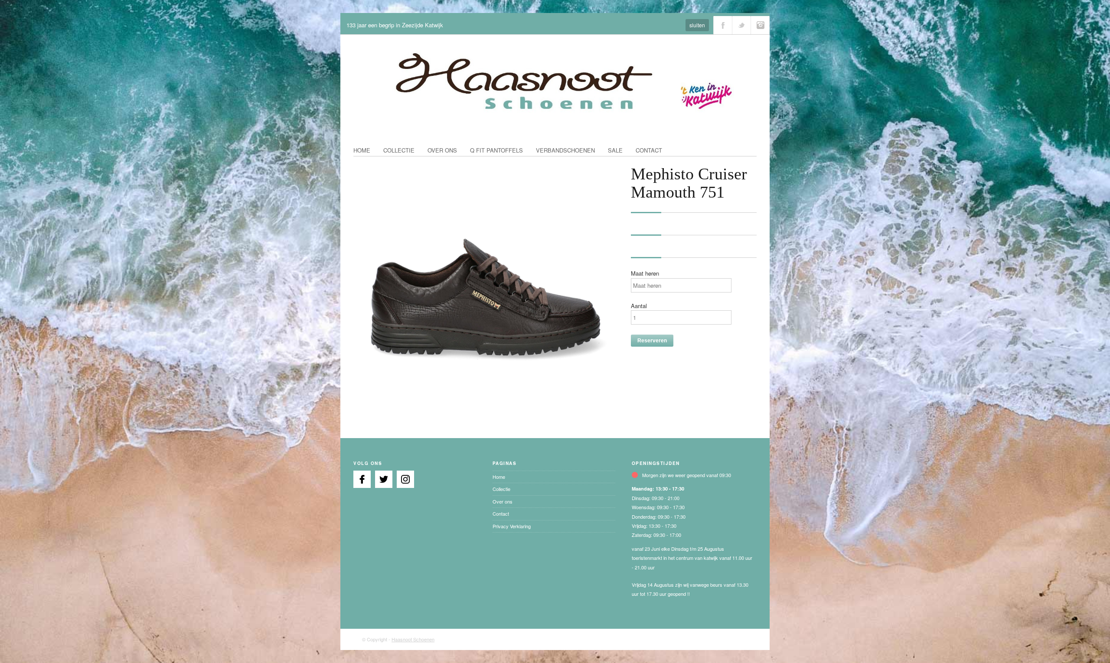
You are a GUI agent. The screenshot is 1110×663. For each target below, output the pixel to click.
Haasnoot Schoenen (413, 639)
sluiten (697, 25)
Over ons (442, 150)
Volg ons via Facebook (723, 25)
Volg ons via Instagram (760, 25)
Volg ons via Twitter (741, 25)
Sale (615, 150)
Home (361, 150)
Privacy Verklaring (512, 526)
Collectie (399, 150)
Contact (649, 150)
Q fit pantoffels (496, 150)
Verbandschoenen (565, 150)
